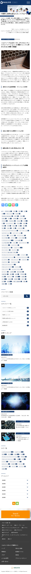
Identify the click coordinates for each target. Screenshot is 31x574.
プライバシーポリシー (21, 558)
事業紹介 (4, 551)
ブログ (3, 555)
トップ (3, 548)
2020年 (4, 497)
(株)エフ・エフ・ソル (7, 525)
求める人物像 (19, 548)
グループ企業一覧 (6, 522)
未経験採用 (15, 325)
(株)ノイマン (24, 527)
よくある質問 (5, 558)
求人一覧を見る (15, 514)
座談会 (17, 555)
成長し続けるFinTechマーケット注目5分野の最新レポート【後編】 (22, 439)
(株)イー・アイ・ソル (19, 525)
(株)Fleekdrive (14, 532)
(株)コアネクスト (18, 530)
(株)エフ (10, 539)
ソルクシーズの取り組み (15, 311)
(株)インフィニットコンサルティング (10, 527)
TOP (13, 29)
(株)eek (3, 539)
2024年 (4, 487)
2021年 (4, 494)
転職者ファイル (19, 551)
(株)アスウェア (5, 532)
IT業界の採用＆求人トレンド (15, 318)
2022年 (4, 490)
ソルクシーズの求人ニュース (21, 29)
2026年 (4, 480)
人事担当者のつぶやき (15, 322)
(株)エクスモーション (7, 530)
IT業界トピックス (15, 314)
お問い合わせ (5, 561)
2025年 (4, 483)
